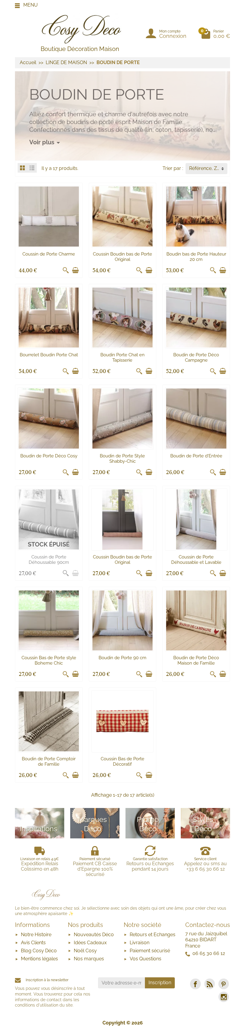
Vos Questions (145, 959)
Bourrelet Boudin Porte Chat (49, 354)
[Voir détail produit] (75, 573)
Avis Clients (33, 942)
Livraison (139, 942)
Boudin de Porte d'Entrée (196, 456)
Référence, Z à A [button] (207, 168)
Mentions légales (39, 959)
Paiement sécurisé (150, 950)
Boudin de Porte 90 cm (122, 657)
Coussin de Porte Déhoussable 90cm (49, 559)
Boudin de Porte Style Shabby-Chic (122, 458)
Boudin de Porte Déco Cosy (48, 456)
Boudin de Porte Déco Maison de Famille (196, 660)
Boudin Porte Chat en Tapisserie (122, 357)
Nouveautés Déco (94, 934)
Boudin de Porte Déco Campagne (196, 357)
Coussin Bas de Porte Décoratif (122, 761)
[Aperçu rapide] (65, 270)
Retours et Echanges (152, 934)
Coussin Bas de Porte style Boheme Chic (49, 660)
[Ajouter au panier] (75, 270)
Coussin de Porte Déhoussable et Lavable (196, 559)
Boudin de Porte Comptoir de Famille (49, 761)
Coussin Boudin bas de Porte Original (122, 256)
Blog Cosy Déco (39, 950)
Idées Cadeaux (90, 942)
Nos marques (89, 959)
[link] (195, 984)
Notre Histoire (36, 934)
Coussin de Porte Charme (48, 254)
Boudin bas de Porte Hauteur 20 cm (196, 256)
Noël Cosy (85, 950)
